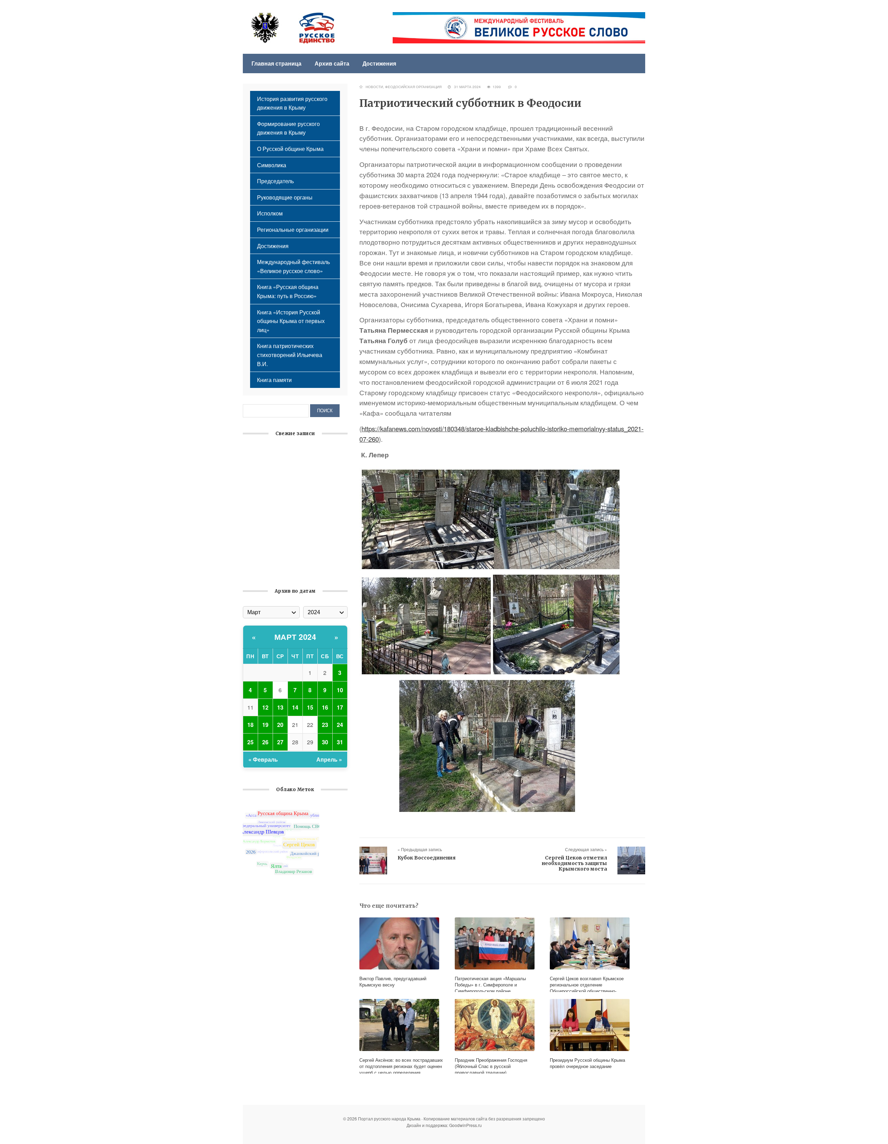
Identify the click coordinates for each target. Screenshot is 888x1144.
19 (265, 725)
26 (265, 742)
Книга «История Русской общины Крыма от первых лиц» (291, 321)
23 (325, 725)
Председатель (275, 181)
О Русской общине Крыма (290, 149)
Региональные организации (292, 230)
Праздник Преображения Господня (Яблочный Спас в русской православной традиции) (289, 500)
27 (280, 742)
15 (310, 707)
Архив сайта (332, 63)
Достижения (379, 63)
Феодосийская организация (413, 86)
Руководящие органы (285, 197)
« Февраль (263, 759)
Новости (374, 86)
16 (325, 707)
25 (250, 742)
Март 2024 (295, 636)
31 (340, 742)
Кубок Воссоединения (426, 858)
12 (265, 707)
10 (340, 690)
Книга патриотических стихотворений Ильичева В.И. (289, 354)
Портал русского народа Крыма (293, 27)
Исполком (270, 213)
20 (280, 725)
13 (280, 707)
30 (325, 742)
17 (340, 707)
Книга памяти (274, 380)
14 (295, 707)
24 (340, 725)
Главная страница (276, 63)
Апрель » (329, 759)
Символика (271, 165)
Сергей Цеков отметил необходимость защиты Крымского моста (574, 863)
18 (250, 725)
